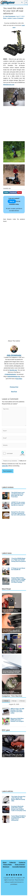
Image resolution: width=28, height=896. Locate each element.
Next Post (14, 391)
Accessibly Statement (18, 866)
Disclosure (6, 866)
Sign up (12, 201)
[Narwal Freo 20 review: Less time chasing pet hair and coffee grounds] (6, 515)
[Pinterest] (14, 875)
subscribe (5, 465)
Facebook (13, 192)
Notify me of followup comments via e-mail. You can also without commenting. (14, 463)
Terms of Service (20, 864)
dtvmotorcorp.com (8, 84)
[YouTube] (16, 875)
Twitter (6, 192)
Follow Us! (12, 862)
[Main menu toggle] (26, 2)
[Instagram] (11, 875)
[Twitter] (9, 875)
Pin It (19, 192)
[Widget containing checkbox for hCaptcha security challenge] (13, 453)
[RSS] (18, 875)
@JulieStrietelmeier (10, 374)
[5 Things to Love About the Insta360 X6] (6, 571)
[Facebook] (7, 875)
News (5, 18)
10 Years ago (22, 700)
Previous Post (14, 387)
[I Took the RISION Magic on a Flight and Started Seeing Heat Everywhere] (6, 562)
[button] (22, 2)
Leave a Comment (18, 18)
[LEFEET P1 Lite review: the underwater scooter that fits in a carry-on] (6, 505)
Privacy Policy (7, 864)
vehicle (9, 18)
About (4, 862)
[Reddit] (21, 875)
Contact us (22, 862)
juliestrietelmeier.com (14, 376)
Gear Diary (19, 378)
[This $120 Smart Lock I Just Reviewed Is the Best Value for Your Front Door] (6, 496)
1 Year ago (6, 700)
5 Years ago (14, 700)
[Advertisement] (14, 124)
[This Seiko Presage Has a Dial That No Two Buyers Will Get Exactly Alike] (6, 800)
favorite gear (13, 370)
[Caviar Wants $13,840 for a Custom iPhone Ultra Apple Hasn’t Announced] (6, 819)
